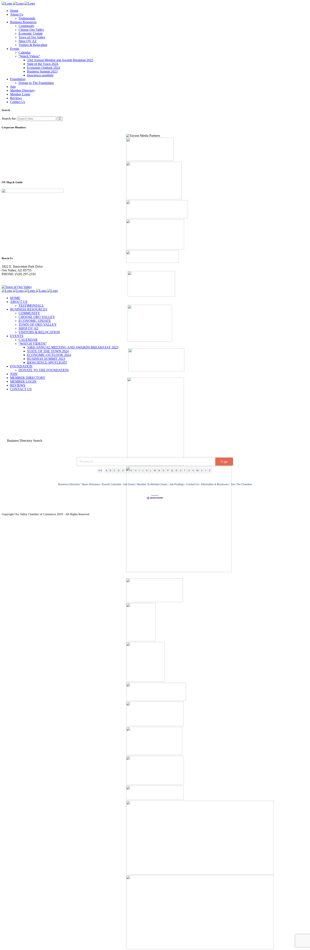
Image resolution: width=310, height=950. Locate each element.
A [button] (106, 470)
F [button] (127, 470)
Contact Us (192, 484)
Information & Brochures (215, 484)
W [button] (197, 470)
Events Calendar (111, 484)
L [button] (150, 470)
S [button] (180, 470)
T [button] (184, 470)
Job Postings (176, 484)
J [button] (142, 470)
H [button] (135, 470)
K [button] (147, 470)
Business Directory (69, 484)
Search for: (9, 118)
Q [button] (172, 470)
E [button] (123, 470)
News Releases (91, 484)
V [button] (193, 470)
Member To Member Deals (152, 484)
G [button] (131, 470)
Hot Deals (129, 484)
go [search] (226, 461)
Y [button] (205, 470)
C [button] (114, 470)
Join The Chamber (241, 484)
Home (6, 405)
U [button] (189, 470)
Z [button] (209, 470)
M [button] (155, 470)
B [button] (110, 470)
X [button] (201, 470)
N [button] (159, 470)
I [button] (139, 470)
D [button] (119, 470)
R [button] (176, 470)
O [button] (163, 470)
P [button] (168, 470)
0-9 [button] (100, 470)
